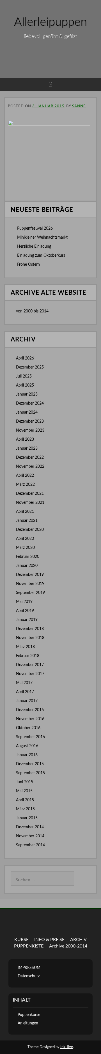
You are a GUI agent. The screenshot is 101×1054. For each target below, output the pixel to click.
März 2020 (25, 548)
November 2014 (30, 836)
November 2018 (30, 638)
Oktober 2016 (28, 728)
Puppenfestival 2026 (35, 228)
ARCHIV (78, 939)
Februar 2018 (27, 656)
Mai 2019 (24, 602)
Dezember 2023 (30, 421)
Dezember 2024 (30, 403)
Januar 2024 (27, 412)
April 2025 (25, 385)
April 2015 (25, 800)
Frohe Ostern (28, 265)
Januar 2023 (27, 449)
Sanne (79, 106)
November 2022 (30, 467)
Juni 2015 (24, 782)
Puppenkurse (29, 1015)
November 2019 (30, 584)
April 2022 (25, 476)
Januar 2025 (27, 394)
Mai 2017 (24, 683)
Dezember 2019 (30, 575)
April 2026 (25, 358)
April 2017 (25, 692)
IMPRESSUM (29, 968)
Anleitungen (28, 1023)
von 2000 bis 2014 (32, 311)
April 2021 (25, 512)
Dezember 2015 (30, 764)
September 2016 (30, 737)
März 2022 (25, 485)
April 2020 (25, 539)
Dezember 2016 (30, 710)
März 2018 (25, 647)
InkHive (66, 1047)
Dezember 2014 (30, 827)
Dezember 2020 (30, 530)
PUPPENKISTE (28, 946)
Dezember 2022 (30, 458)
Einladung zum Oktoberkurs (41, 256)
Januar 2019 (27, 620)
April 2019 (25, 611)
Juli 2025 (24, 376)
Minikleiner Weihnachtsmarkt (42, 237)
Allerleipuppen (50, 22)
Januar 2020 (27, 566)
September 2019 (30, 593)
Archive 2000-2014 (68, 946)
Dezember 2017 (30, 665)
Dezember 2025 (30, 367)
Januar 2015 (27, 818)
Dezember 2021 (30, 494)
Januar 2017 (27, 701)
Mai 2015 (24, 791)
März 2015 (25, 809)
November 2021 (30, 503)
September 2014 (30, 845)
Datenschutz (29, 976)
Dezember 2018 (30, 629)
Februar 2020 (27, 557)
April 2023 (25, 439)
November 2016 (30, 719)
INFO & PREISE (49, 939)
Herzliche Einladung (34, 246)
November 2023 (30, 430)
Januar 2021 (27, 521)
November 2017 (30, 674)
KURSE (21, 939)
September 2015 (30, 773)
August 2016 (27, 746)
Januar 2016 (27, 755)
